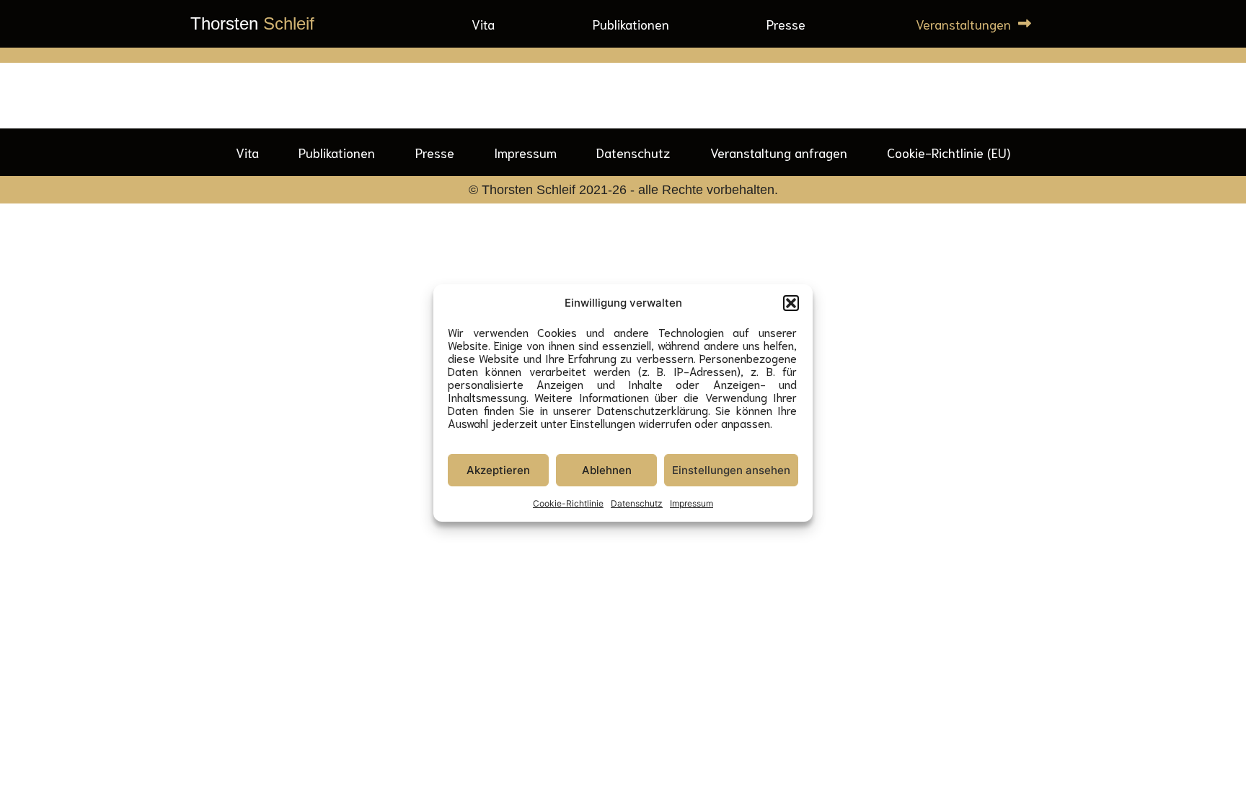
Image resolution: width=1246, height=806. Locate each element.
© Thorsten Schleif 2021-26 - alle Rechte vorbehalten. (623, 190)
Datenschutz (637, 503)
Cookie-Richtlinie (568, 503)
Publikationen (631, 23)
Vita (483, 23)
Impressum (691, 503)
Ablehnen (607, 470)
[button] (791, 303)
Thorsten (252, 23)
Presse (785, 23)
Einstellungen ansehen (731, 470)
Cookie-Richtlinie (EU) (948, 152)
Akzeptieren (498, 470)
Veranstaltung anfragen (778, 152)
